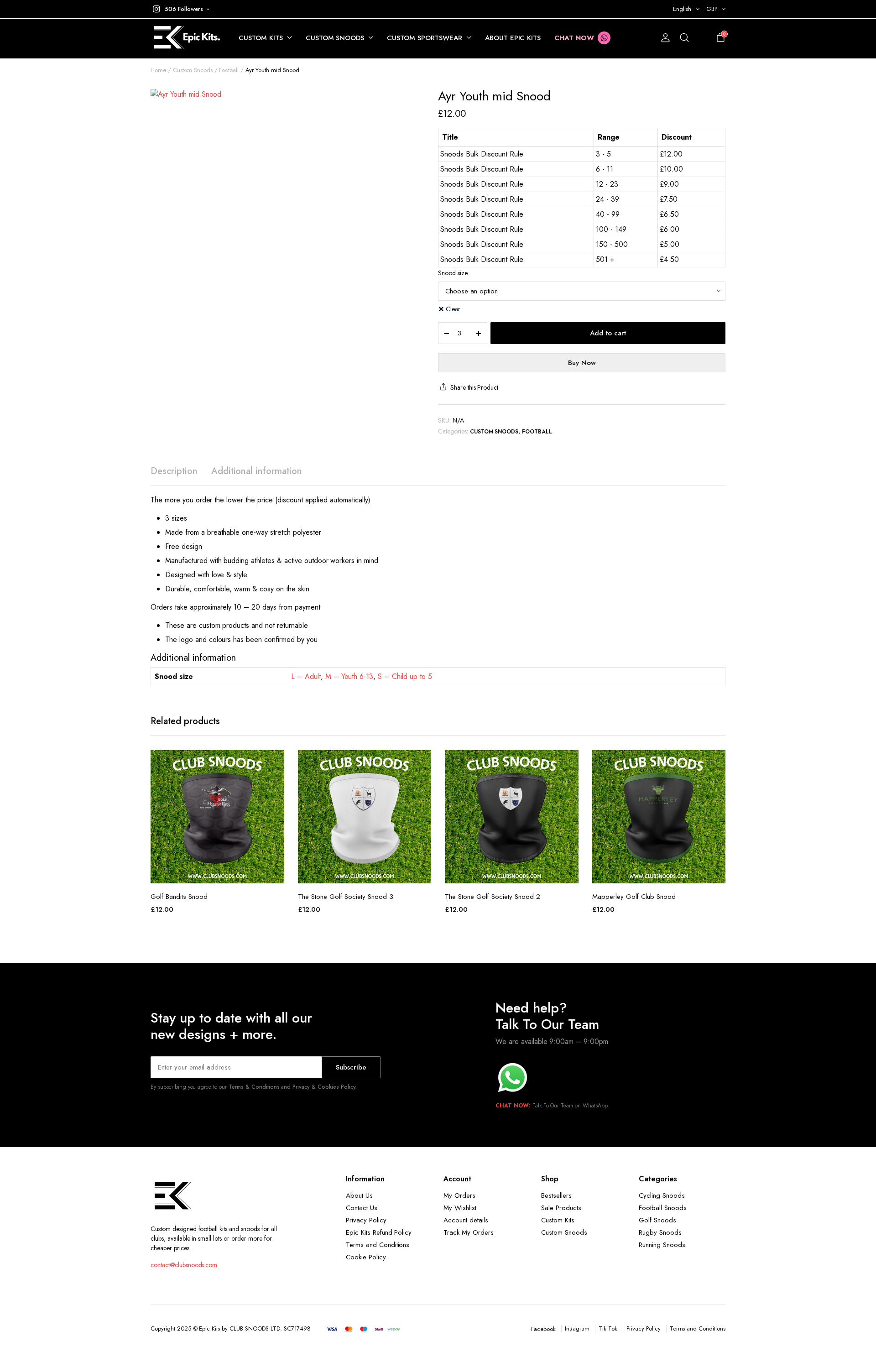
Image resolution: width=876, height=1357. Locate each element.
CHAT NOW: (513, 1105)
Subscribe (351, 1067)
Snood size (453, 272)
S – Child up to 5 (405, 676)
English (682, 9)
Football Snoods (663, 1208)
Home (158, 70)
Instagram (577, 1328)
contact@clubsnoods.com (184, 1264)
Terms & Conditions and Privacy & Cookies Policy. (293, 1087)
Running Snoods (662, 1245)
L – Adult (306, 676)
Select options (217, 873)
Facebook (543, 1329)
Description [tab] (174, 471)
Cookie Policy (366, 1257)
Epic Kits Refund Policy (379, 1232)
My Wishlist (459, 1208)
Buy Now (582, 363)
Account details (465, 1220)
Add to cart (608, 333)
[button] (180, 9)
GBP (711, 9)
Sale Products (561, 1208)
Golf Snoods (657, 1220)
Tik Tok (608, 1328)
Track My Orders (468, 1232)
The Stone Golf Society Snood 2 (492, 897)
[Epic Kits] (185, 38)
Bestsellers (556, 1195)
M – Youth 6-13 (349, 676)
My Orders (459, 1195)
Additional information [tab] (256, 471)
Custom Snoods (335, 38)
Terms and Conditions (377, 1245)
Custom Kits (261, 38)
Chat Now (574, 38)
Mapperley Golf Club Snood (634, 897)
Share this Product (474, 387)
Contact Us (361, 1208)
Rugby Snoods (660, 1232)
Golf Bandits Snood (179, 897)
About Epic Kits (513, 38)
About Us (359, 1195)
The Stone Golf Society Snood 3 (345, 897)
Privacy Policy (366, 1220)
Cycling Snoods (662, 1195)
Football (229, 70)
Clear (453, 308)
